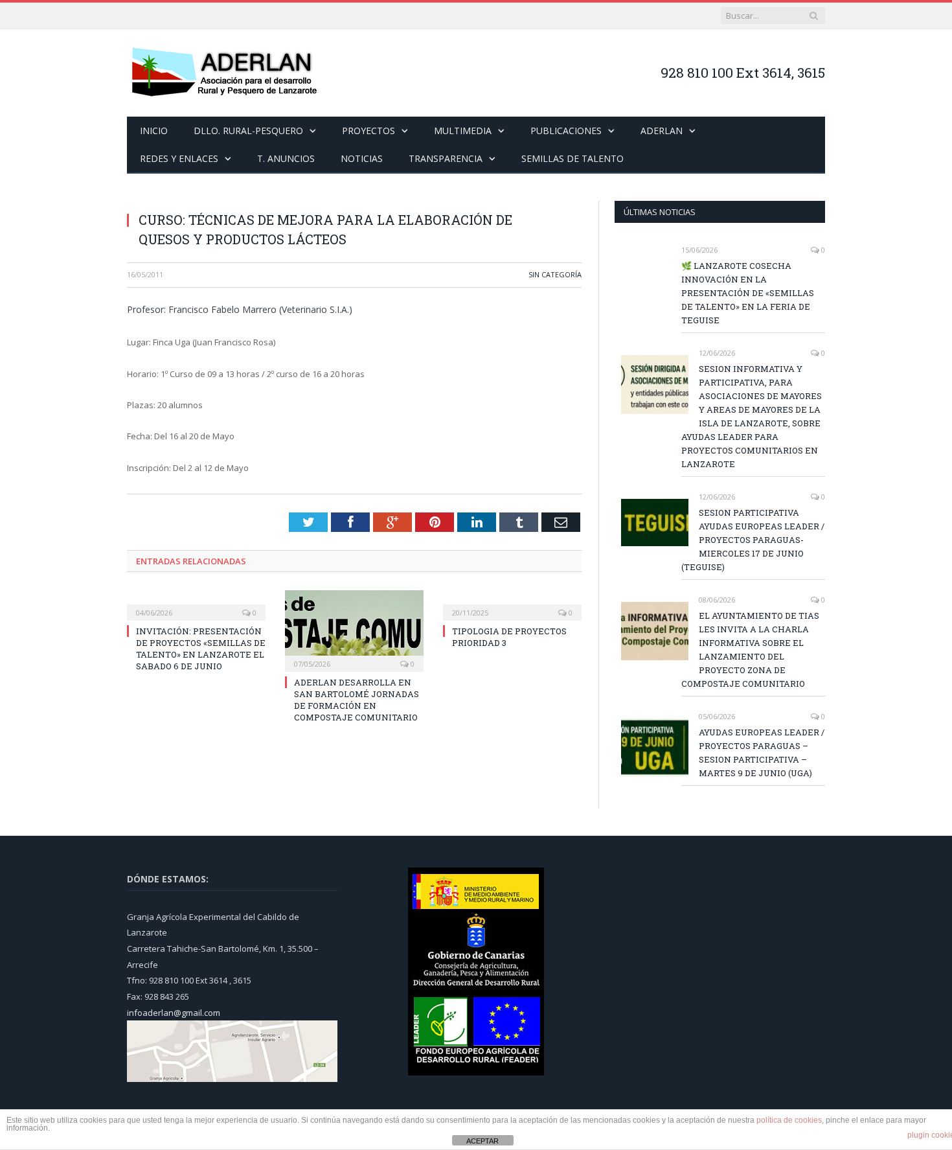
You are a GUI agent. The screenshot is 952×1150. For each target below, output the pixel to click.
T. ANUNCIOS (286, 158)
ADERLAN (661, 130)
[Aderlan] (224, 72)
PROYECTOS (368, 130)
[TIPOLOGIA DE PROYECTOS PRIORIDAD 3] (512, 603)
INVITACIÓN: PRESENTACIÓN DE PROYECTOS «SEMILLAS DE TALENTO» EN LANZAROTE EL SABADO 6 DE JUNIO (201, 649)
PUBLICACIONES (566, 130)
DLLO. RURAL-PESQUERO (248, 130)
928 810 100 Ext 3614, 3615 (743, 72)
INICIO (154, 130)
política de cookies (789, 1120)
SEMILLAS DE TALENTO (572, 158)
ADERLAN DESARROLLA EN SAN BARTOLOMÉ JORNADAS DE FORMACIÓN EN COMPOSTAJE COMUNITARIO (356, 700)
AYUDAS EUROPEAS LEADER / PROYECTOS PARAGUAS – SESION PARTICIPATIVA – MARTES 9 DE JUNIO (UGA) (761, 752)
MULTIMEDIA (463, 130)
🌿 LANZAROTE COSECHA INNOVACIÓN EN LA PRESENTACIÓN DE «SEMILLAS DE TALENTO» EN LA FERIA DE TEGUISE (747, 293)
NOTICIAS (362, 158)
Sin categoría (555, 274)
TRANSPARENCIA (445, 158)
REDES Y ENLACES (179, 158)
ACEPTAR (482, 1141)
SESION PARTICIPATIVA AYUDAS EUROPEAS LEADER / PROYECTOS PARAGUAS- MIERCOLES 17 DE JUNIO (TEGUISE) (752, 540)
